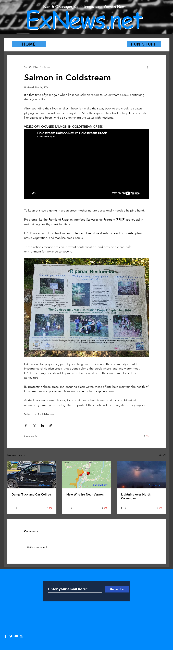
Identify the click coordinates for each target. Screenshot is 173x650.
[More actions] (147, 67)
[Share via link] (50, 425)
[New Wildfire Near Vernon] (86, 474)
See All (162, 454)
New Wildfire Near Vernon (85, 494)
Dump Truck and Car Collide (31, 494)
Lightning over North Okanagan (136, 496)
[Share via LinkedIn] (42, 425)
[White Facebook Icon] (6, 636)
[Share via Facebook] (25, 425)
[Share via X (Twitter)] (34, 425)
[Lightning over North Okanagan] (141, 474)
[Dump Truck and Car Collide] (31, 474)
